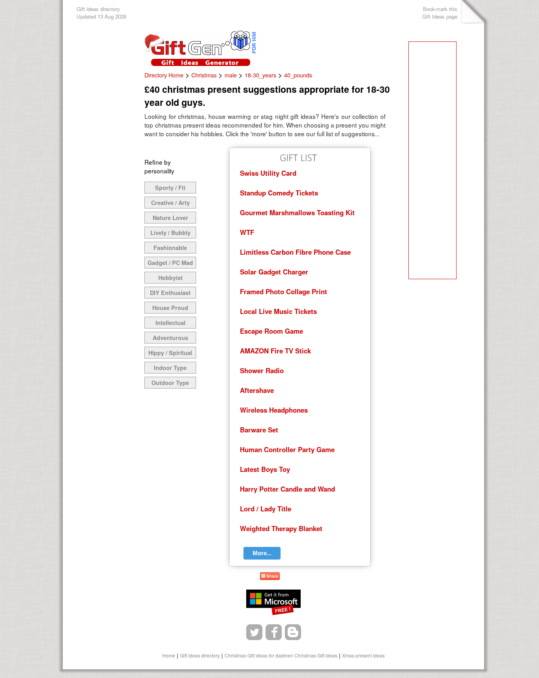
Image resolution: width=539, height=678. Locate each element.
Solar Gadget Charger (274, 271)
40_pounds (298, 75)
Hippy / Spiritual (170, 353)
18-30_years (260, 75)
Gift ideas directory (200, 655)
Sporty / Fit (170, 188)
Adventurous (170, 338)
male (231, 75)
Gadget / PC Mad (170, 263)
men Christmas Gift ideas (310, 655)
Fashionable (170, 248)
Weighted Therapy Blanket (281, 528)
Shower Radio (262, 370)
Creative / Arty (170, 203)
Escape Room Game (271, 331)
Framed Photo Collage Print (283, 291)
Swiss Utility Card (268, 173)
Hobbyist (170, 278)
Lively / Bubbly (170, 233)
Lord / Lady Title (265, 508)
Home (168, 655)
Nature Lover (170, 218)
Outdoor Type (170, 383)
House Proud (170, 308)
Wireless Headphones (274, 410)
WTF (247, 232)
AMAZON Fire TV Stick (275, 350)
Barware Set (259, 429)
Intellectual (170, 323)
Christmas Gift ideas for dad (254, 655)
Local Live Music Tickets (278, 311)
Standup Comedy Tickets (279, 192)
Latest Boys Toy (265, 469)
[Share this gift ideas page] (270, 577)
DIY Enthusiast (170, 293)
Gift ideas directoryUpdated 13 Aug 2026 (101, 12)
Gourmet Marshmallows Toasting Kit (297, 212)
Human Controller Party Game (287, 449)
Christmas (204, 75)
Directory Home (163, 75)
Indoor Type (170, 368)
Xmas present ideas (363, 655)
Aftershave (257, 390)
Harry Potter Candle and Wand (287, 489)
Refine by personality (159, 166)
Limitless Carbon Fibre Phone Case (295, 252)
